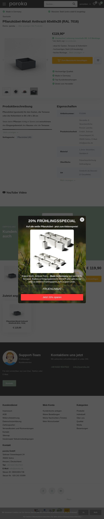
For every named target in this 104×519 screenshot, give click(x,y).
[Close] (82, 219)
